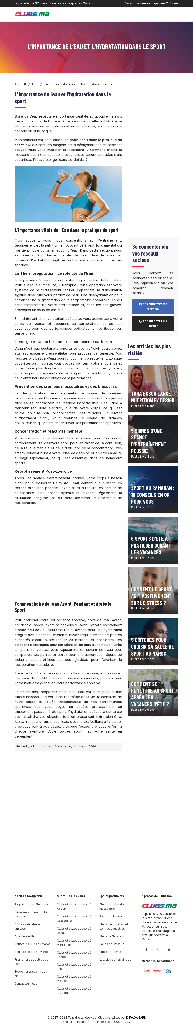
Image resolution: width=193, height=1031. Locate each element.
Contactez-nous (26, 983)
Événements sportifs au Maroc (31, 974)
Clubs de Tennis (110, 952)
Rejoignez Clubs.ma (165, 3)
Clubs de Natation (111, 936)
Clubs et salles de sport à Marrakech (74, 942)
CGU (117, 1021)
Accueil (68, 1021)
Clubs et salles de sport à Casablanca (74, 918)
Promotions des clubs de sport (31, 962)
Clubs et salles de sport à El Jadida (74, 990)
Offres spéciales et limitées (28, 926)
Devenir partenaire (137, 3)
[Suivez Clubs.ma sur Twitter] (169, 949)
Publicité (83, 1021)
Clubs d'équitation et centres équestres (113, 926)
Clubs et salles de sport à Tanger (74, 954)
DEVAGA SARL (136, 1017)
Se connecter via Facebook (154, 306)
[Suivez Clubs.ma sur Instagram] (157, 949)
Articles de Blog (26, 936)
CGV (128, 1021)
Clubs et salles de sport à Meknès (74, 978)
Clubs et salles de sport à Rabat (74, 930)
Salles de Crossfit (111, 944)
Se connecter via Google (154, 323)
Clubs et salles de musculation (111, 906)
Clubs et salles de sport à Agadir (74, 906)
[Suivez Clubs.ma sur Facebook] (146, 949)
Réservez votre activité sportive (31, 914)
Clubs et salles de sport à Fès (74, 966)
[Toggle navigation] (172, 13)
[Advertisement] (68, 552)
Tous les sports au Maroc (31, 952)
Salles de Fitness (111, 916)
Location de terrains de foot (115, 962)
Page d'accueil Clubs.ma (31, 904)
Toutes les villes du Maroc (32, 944)
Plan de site (102, 1021)
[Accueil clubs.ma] (32, 14)
